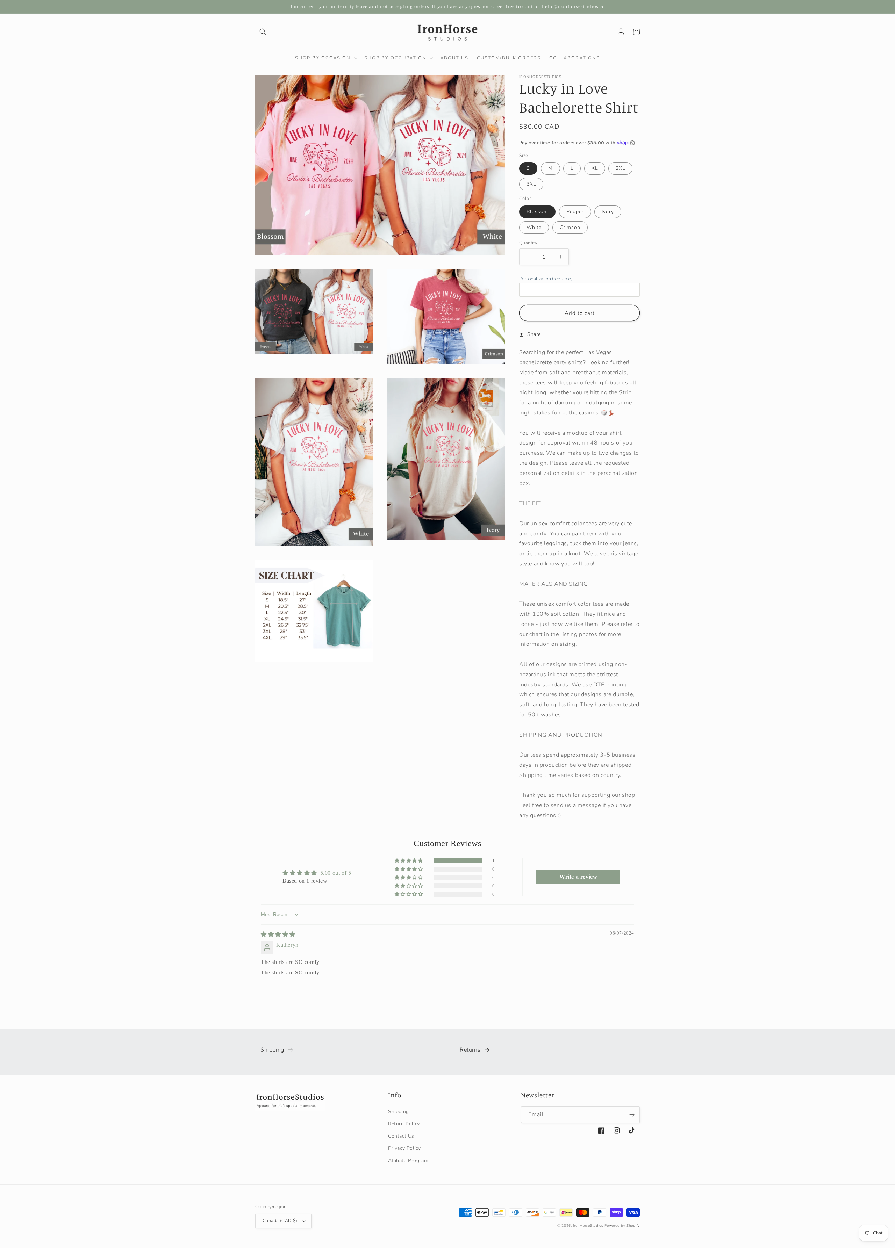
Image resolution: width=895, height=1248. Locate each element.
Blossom (537, 211)
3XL (531, 184)
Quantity (528, 243)
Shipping (272, 1050)
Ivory (608, 211)
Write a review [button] (578, 877)
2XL (620, 168)
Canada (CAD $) (280, 1221)
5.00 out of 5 (335, 873)
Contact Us (401, 1136)
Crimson (570, 227)
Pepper (575, 211)
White (534, 227)
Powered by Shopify (622, 1225)
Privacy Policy (404, 1148)
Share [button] (534, 334)
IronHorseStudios (588, 1225)
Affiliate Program (408, 1160)
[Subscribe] (631, 1114)
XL (595, 168)
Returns (470, 1050)
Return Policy (404, 1123)
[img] (278, 934)
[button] (263, 31)
